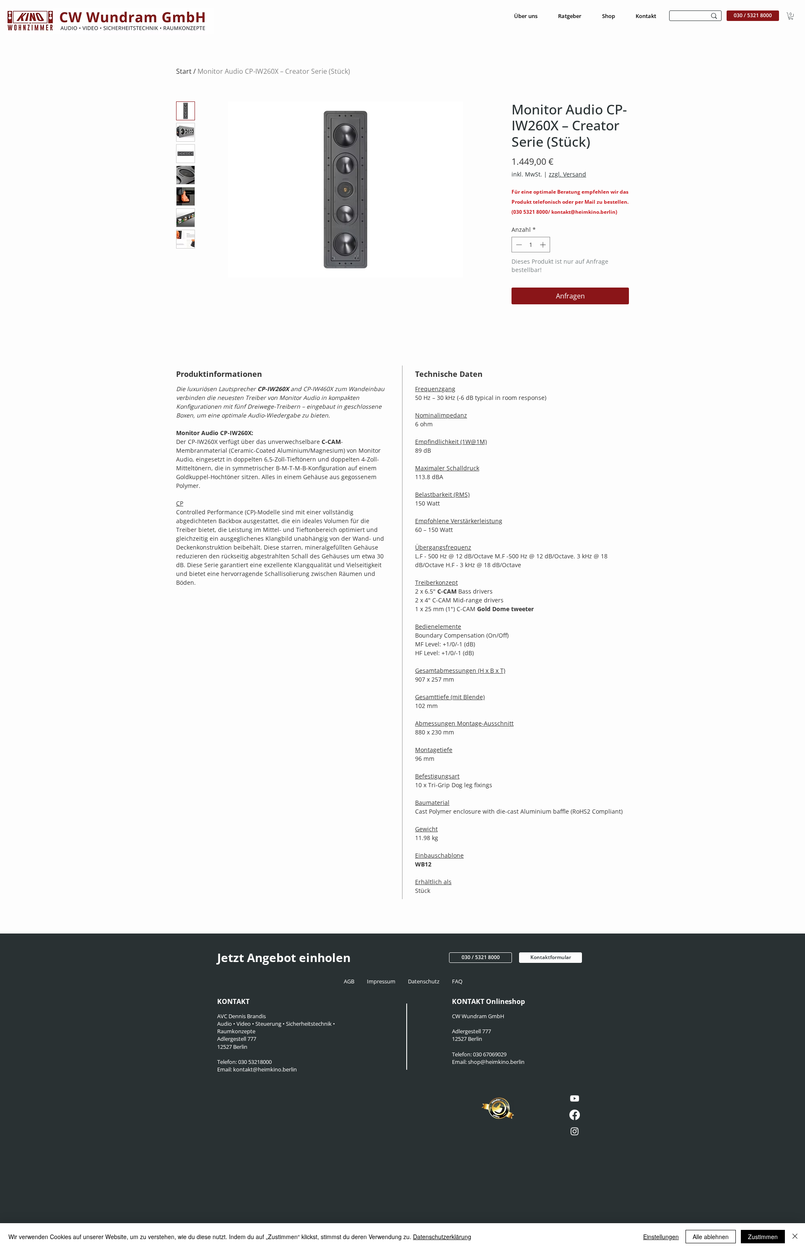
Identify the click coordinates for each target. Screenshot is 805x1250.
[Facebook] (574, 1115)
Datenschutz (425, 981)
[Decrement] (518, 244)
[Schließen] (795, 1236)
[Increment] (543, 244)
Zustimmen (763, 1236)
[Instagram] (574, 1131)
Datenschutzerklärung (442, 1236)
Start (184, 71)
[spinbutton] (530, 244)
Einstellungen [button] (661, 1236)
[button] (791, 16)
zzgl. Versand (567, 174)
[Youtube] (574, 1098)
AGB (351, 981)
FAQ (456, 981)
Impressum (382, 981)
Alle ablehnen (711, 1236)
